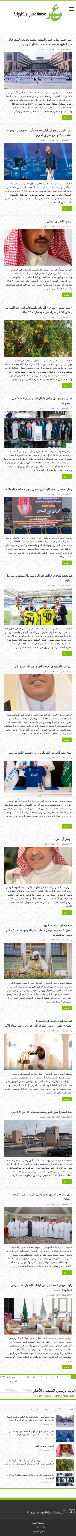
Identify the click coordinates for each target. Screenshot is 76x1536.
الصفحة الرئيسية (46, 49)
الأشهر (58, 1409)
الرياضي (49, 585)
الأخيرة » (12, 1381)
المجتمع (49, 494)
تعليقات (46, 1409)
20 (34, 1377)
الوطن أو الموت (63, 839)
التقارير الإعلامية (46, 317)
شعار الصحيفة (38, 1531)
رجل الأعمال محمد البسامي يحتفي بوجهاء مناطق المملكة (38, 489)
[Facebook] (41, 1527)
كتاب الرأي (48, 227)
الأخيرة (69, 1409)
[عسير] (38, 12)
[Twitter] (37, 1527)
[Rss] (44, 1527)
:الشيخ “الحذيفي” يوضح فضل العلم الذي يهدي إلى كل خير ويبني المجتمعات (39, 930)
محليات (49, 1295)
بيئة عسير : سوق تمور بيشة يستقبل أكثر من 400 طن (41, 1111)
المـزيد (67, 117)
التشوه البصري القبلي (59, 221)
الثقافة (49, 1204)
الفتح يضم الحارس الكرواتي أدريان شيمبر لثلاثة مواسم (40, 752)
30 (28, 1377)
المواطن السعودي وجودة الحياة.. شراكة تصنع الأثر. (43, 666)
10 (41, 1377)
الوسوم (34, 1409)
